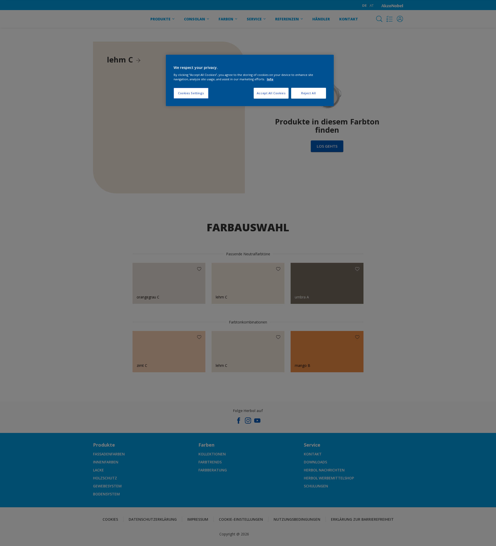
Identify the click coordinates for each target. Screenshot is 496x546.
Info (270, 79)
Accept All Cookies (271, 93)
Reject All (308, 93)
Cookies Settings (191, 93)
